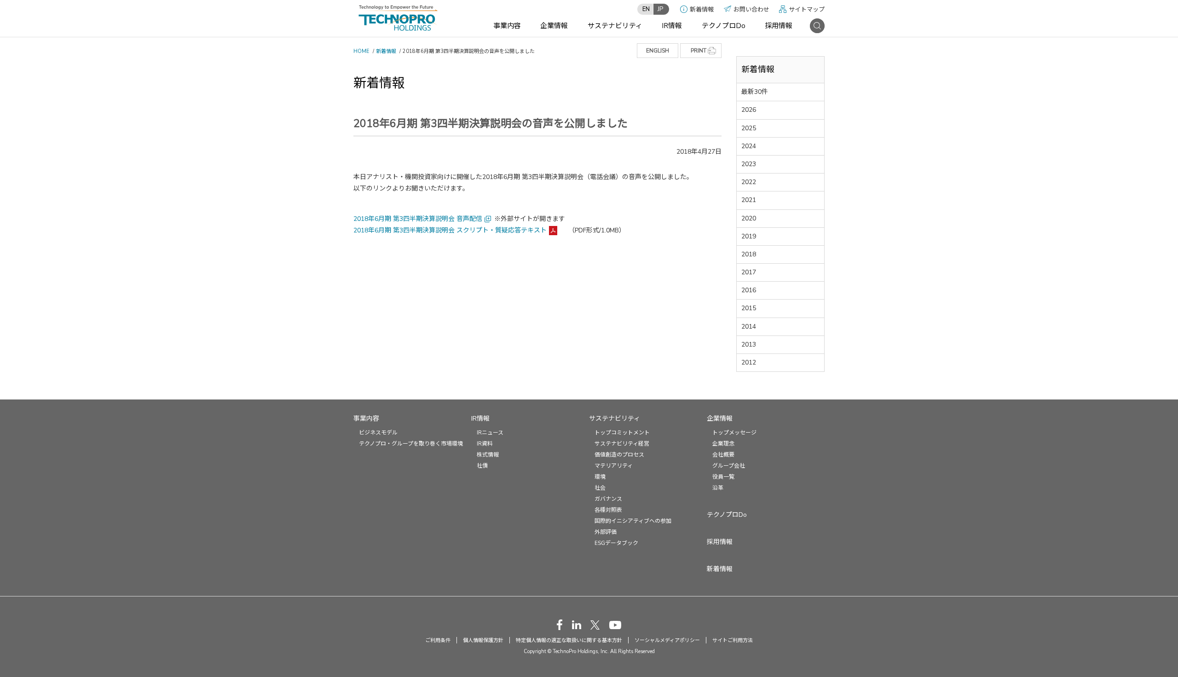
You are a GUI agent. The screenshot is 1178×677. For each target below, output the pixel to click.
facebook (559, 624)
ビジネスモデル (378, 432)
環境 (600, 476)
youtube (615, 625)
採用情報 (778, 25)
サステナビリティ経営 (622, 443)
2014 (748, 326)
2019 (748, 236)
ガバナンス (608, 499)
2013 (748, 344)
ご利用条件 (437, 640)
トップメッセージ (734, 432)
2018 (748, 254)
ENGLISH (657, 50)
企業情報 (554, 25)
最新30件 (754, 91)
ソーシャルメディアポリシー (667, 640)
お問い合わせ (751, 10)
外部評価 (606, 532)
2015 (748, 308)
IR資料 (485, 443)
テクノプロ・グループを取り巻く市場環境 (411, 443)
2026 (748, 109)
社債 (482, 465)
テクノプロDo (723, 25)
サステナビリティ (615, 25)
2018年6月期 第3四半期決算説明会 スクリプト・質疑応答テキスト (450, 230)
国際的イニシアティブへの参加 (633, 521)
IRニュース (490, 432)
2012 (748, 362)
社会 (600, 488)
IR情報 (672, 25)
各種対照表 (608, 510)
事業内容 (507, 25)
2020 (748, 218)
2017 (748, 272)
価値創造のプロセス (619, 454)
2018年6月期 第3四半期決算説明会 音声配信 (417, 218)
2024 (748, 146)
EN (646, 9)
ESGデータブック (616, 543)
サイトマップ (807, 10)
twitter (595, 625)
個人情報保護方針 (483, 640)
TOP (1151, 399)
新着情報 (702, 10)
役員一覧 (723, 476)
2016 (748, 290)
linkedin (576, 625)
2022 (748, 182)
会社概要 (723, 454)
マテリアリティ (614, 465)
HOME (361, 51)
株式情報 (488, 454)
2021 (748, 200)
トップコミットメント (622, 432)
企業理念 (723, 443)
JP (660, 9)
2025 (748, 128)
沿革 (717, 488)
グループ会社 (728, 465)
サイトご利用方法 (732, 640)
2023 (748, 164)
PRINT (698, 50)
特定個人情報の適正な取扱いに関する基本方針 (569, 640)
